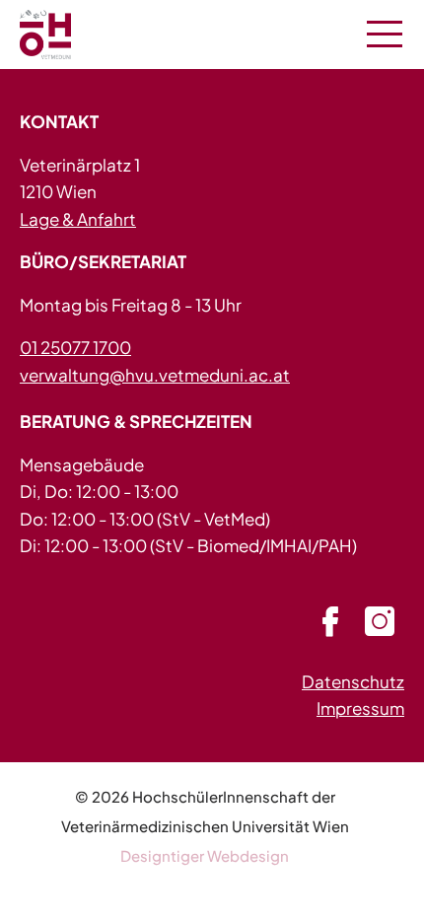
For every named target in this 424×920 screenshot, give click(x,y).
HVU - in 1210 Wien (69, 34)
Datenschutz (353, 681)
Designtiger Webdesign (204, 855)
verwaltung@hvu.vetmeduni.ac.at (155, 375)
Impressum (360, 708)
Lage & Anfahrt (78, 219)
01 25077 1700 (75, 347)
